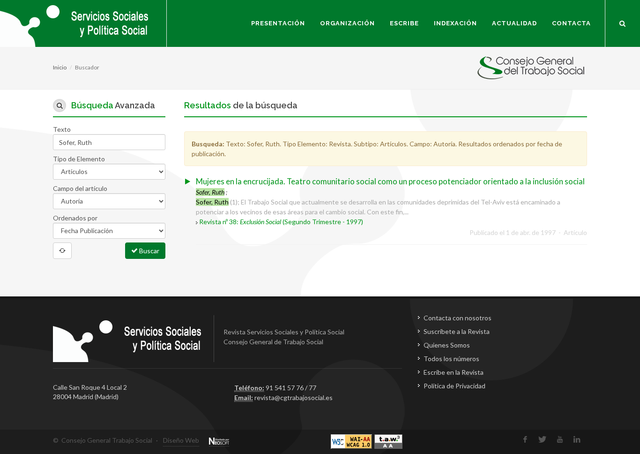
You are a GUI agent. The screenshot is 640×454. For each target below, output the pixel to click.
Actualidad (514, 23)
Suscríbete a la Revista (457, 331)
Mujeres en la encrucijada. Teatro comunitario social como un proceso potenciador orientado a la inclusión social (390, 181)
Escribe (404, 23)
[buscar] (622, 22)
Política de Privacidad (454, 386)
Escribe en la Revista (454, 372)
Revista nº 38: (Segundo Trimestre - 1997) (281, 222)
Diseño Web (181, 440)
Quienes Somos (447, 345)
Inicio (60, 67)
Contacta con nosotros (457, 318)
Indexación (455, 23)
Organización (347, 23)
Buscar (148, 251)
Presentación (278, 23)
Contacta (571, 23)
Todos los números (451, 359)
